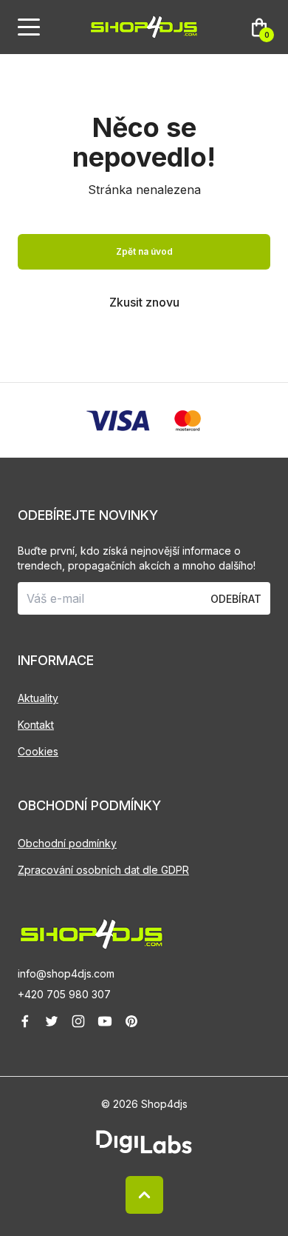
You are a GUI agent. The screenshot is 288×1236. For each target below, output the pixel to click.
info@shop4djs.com (66, 973)
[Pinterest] (131, 1021)
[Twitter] (51, 1021)
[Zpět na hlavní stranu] (144, 934)
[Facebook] (25, 1021)
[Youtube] (104, 1021)
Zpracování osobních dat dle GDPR (103, 869)
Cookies (38, 751)
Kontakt (36, 724)
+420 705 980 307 (64, 994)
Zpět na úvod (144, 251)
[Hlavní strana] (144, 27)
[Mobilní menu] (29, 27)
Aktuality (38, 698)
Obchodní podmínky (67, 843)
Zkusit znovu (144, 302)
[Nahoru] (144, 1195)
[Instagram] (78, 1021)
